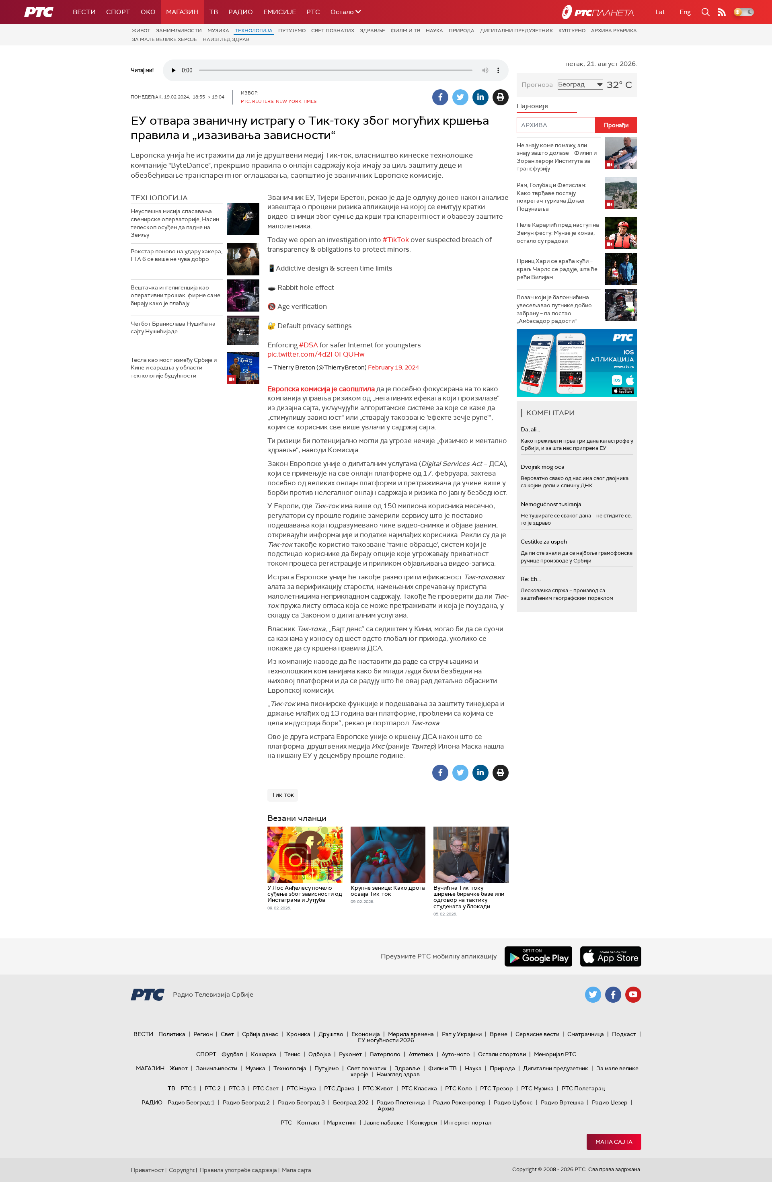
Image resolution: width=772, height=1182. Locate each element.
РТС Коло (458, 1088)
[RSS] (722, 12)
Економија (365, 1034)
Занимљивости (179, 30)
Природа (461, 30)
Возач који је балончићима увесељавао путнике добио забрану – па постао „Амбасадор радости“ (554, 308)
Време (498, 1034)
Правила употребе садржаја (238, 1170)
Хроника (298, 1034)
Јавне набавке (383, 1122)
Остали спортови (502, 1054)
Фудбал (232, 1054)
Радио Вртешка (562, 1102)
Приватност (147, 1170)
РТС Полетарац (583, 1088)
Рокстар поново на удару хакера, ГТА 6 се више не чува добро (176, 255)
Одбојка (319, 1054)
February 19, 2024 (393, 367)
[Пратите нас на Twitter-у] (593, 995)
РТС (313, 12)
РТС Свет (266, 1088)
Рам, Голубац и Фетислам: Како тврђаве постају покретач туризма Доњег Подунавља (551, 196)
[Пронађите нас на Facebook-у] (613, 995)
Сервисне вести (537, 1034)
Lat (660, 12)
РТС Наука (301, 1088)
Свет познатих (332, 30)
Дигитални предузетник (516, 30)
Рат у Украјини (462, 1034)
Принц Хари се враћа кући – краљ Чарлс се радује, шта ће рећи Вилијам (557, 268)
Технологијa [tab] (159, 198)
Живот (141, 30)
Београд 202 (351, 1102)
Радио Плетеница (401, 1102)
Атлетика (421, 1054)
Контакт (308, 1122)
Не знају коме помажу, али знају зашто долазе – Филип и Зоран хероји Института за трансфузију (557, 157)
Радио (240, 12)
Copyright (182, 1170)
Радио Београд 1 (191, 1102)
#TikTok (396, 239)
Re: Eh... (531, 579)
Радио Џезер (610, 1102)
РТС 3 (237, 1088)
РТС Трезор (496, 1088)
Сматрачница (585, 1034)
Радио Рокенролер (459, 1102)
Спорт (118, 12)
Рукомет (350, 1054)
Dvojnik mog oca (543, 466)
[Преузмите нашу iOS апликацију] (610, 956)
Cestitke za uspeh (544, 541)
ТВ (213, 12)
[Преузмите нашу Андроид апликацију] (538, 956)
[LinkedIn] (480, 97)
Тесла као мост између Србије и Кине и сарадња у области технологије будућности (174, 367)
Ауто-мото (455, 1054)
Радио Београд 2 (246, 1102)
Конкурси (423, 1122)
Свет (227, 1034)
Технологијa (254, 30)
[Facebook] (440, 97)
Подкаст (624, 1034)
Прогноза (537, 84)
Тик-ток (282, 795)
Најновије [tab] (532, 106)
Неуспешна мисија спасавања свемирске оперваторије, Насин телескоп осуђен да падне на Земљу (175, 222)
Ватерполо (385, 1054)
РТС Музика (537, 1088)
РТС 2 (213, 1088)
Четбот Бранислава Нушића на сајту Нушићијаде (173, 327)
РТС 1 (189, 1088)
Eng (685, 12)
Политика (171, 1034)
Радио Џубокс (513, 1102)
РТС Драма (339, 1088)
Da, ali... (530, 429)
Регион (203, 1034)
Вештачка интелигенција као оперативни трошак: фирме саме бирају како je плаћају (175, 295)
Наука (434, 30)
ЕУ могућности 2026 (386, 1040)
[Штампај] (501, 97)
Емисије (279, 12)
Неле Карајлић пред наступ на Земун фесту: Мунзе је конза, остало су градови (558, 232)
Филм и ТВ (405, 30)
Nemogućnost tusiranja (551, 504)
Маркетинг (342, 1122)
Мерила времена (411, 1034)
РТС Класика (419, 1088)
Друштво (330, 1034)
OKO (148, 12)
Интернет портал (467, 1122)
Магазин (182, 12)
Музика (218, 30)
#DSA (308, 345)
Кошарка (263, 1054)
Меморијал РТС (555, 1054)
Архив (386, 1108)
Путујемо (292, 30)
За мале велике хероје (164, 39)
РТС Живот (378, 1088)
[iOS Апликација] (577, 363)
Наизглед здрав (226, 39)
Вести (84, 12)
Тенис (292, 1054)
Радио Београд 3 (301, 1102)
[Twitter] (460, 97)
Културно (571, 30)
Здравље (372, 30)
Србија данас (260, 1034)
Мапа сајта (613, 1141)
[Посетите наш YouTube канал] (633, 995)
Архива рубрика (614, 30)
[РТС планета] (598, 12)
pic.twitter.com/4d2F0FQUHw (316, 354)
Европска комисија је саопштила (321, 388)
